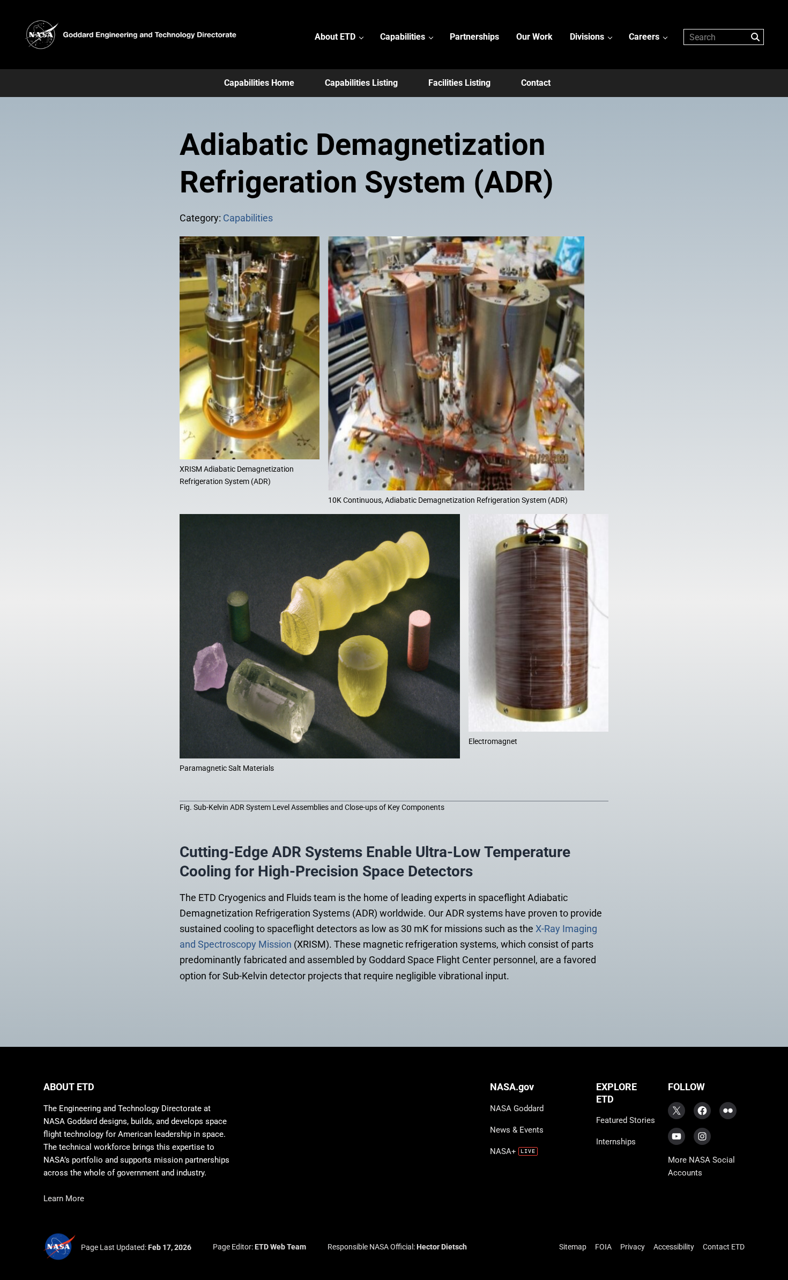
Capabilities (248, 218)
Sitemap (572, 1246)
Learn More (63, 1198)
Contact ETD (724, 1246)
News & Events (517, 1130)
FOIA (603, 1246)
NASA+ (503, 1151)
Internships (616, 1142)
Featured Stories (625, 1120)
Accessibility (673, 1246)
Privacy (632, 1246)
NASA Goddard (517, 1108)
